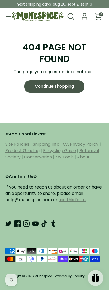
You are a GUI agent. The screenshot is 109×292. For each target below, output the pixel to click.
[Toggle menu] (6, 16)
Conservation (38, 157)
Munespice (43, 276)
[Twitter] (8, 223)
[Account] (84, 14)
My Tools (64, 157)
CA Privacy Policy (80, 144)
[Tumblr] (53, 223)
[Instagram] (26, 223)
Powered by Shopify (69, 276)
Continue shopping (54, 86)
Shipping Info (46, 144)
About (83, 157)
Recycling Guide (59, 151)
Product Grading (22, 151)
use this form (72, 200)
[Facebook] (17, 223)
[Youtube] (35, 223)
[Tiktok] (44, 223)
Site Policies (17, 144)
